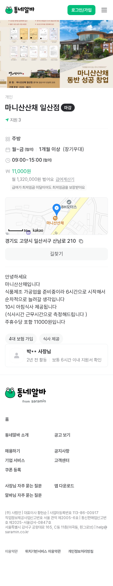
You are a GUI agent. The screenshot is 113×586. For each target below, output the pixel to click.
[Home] (20, 10)
